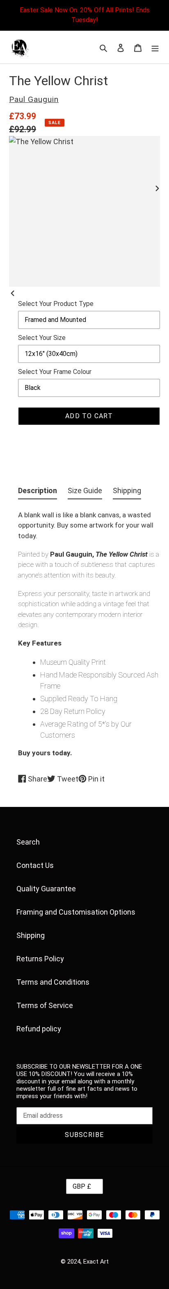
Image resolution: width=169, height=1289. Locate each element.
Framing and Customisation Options (75, 912)
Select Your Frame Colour (54, 372)
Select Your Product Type (56, 304)
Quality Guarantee (46, 888)
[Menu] (155, 47)
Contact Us (35, 865)
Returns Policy (40, 958)
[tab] (37, 492)
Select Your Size (42, 338)
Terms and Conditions (52, 982)
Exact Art (96, 1261)
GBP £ (82, 1186)
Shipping (30, 935)
